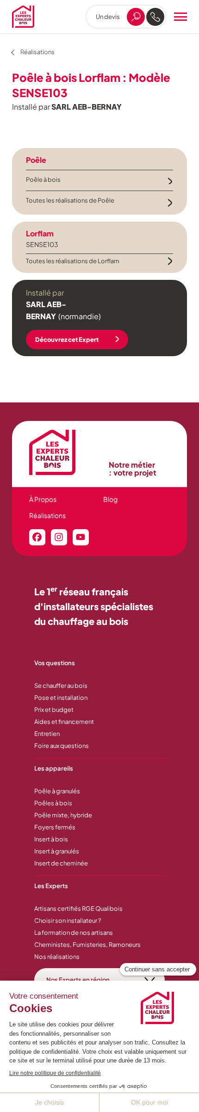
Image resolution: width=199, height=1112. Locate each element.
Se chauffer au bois (60, 685)
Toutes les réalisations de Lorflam (72, 261)
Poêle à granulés (57, 791)
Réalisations (47, 515)
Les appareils (53, 768)
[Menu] (180, 16)
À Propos (42, 499)
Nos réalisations (57, 956)
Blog (110, 499)
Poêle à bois (43, 179)
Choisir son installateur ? (67, 920)
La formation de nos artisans (73, 932)
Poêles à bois (53, 803)
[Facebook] (37, 537)
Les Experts (51, 886)
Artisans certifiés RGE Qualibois (78, 908)
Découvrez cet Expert (67, 339)
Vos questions (54, 663)
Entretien (47, 733)
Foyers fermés (54, 827)
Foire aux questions (61, 745)
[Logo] (23, 17)
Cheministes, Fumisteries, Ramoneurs (87, 944)
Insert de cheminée (61, 863)
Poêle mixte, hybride (63, 815)
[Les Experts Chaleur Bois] (64, 452)
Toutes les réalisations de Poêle (70, 200)
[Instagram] (59, 537)
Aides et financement (64, 721)
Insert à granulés (56, 851)
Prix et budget (54, 709)
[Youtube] (81, 537)
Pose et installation (60, 697)
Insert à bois (51, 839)
